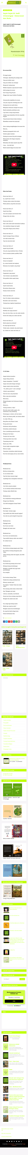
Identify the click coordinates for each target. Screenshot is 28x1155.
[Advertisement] (14, 1020)
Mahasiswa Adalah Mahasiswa (14, 1045)
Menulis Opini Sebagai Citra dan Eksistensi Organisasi (16, 1078)
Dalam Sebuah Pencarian (9, 730)
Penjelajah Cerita (7, 749)
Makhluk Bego (7, 736)
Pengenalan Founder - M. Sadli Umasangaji (8, 774)
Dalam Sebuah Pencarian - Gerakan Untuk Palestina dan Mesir (17, 959)
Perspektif (6, 722)
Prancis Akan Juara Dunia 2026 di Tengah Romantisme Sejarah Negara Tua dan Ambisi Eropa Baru (16, 1097)
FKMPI (10, 1069)
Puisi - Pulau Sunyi (14, 1061)
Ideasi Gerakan (7, 728)
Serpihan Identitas (8, 738)
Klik (14, 1001)
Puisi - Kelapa (6, 646)
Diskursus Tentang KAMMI (16, 930)
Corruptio (12, 950)
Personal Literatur (8, 725)
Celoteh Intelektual (14, 915)
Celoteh (5, 733)
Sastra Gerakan (8, 618)
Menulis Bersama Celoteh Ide (7, 1129)
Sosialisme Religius (8, 744)
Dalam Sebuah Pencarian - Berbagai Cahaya (16, 1107)
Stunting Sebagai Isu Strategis (17, 923)
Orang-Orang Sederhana (9, 741)
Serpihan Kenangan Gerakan (16, 1116)
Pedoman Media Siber (6, 1136)
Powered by (10, 1005)
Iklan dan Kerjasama (6, 1133)
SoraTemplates (11, 1144)
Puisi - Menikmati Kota (20, 646)
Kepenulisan (6, 746)
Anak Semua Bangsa (14, 1036)
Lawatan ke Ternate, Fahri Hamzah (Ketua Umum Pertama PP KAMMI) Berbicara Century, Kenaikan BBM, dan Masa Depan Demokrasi (17, 940)
